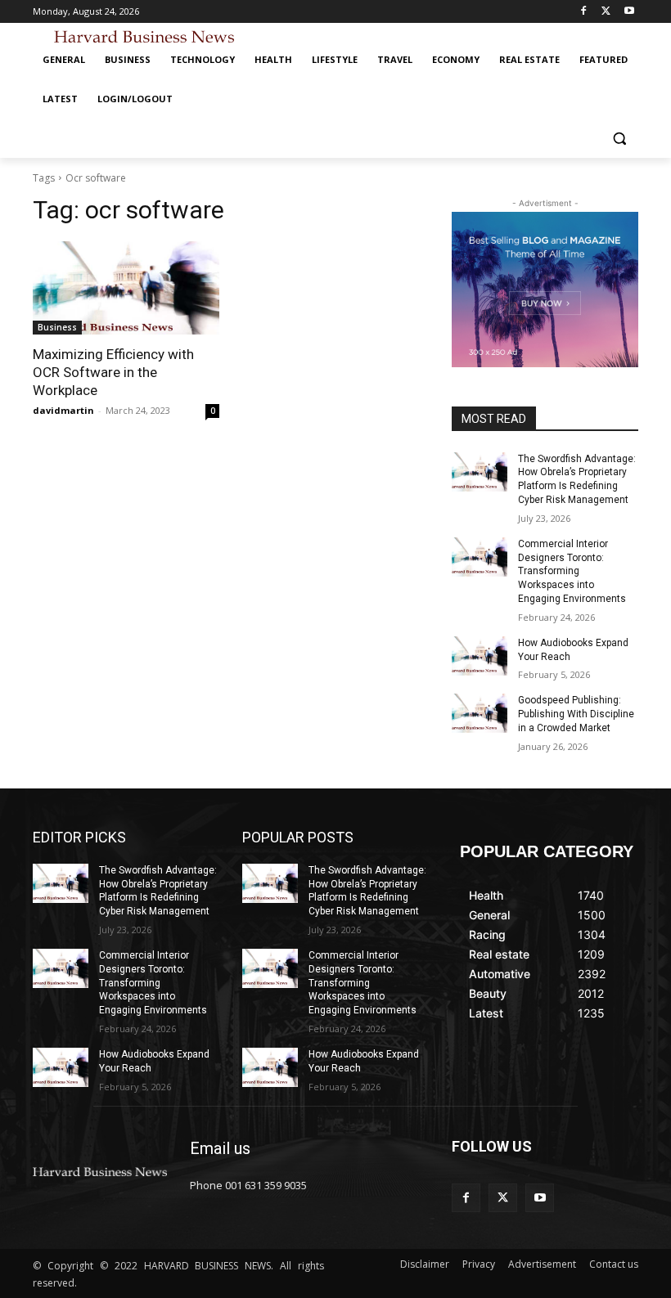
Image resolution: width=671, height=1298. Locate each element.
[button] (619, 138)
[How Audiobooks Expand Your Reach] (479, 656)
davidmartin (63, 410)
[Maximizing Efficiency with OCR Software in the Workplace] (126, 288)
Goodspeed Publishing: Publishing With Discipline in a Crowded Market (576, 714)
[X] (606, 11)
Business (57, 327)
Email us (220, 1148)
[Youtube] (628, 11)
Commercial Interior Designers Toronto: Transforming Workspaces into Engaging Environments (572, 571)
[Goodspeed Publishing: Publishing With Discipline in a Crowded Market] (479, 713)
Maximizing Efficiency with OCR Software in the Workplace (113, 372)
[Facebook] (583, 11)
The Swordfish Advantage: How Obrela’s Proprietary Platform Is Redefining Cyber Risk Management (158, 891)
